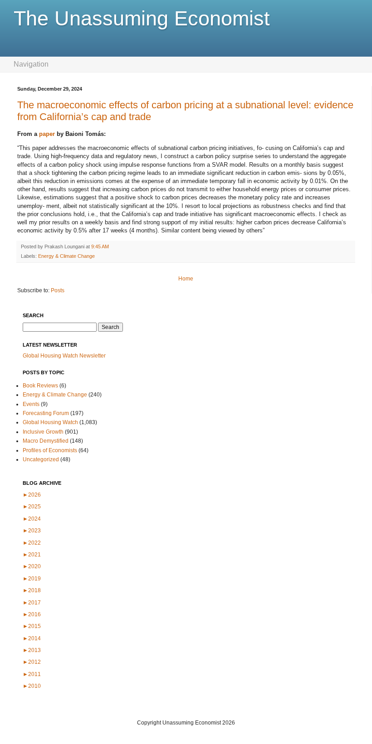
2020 (32, 566)
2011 (32, 674)
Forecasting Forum (46, 413)
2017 (32, 602)
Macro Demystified (46, 441)
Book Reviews (40, 385)
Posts (57, 290)
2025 (32, 506)
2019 (32, 578)
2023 (32, 530)
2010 (32, 686)
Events (31, 404)
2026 (32, 495)
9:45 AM (100, 246)
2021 (32, 554)
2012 (32, 662)
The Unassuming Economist (142, 18)
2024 (32, 519)
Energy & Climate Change (66, 256)
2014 (32, 638)
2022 (32, 543)
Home (185, 278)
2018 (32, 590)
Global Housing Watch (50, 422)
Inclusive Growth (43, 432)
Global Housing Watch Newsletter (64, 356)
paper (47, 133)
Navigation (31, 64)
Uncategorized (41, 459)
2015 (32, 626)
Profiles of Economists (50, 450)
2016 (32, 614)
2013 (32, 650)
